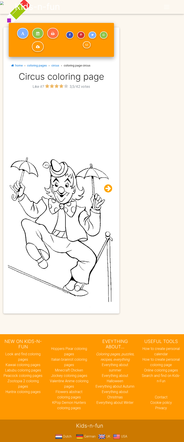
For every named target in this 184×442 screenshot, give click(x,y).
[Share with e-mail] (86, 45)
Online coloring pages (161, 370)
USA (123, 436)
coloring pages (37, 65)
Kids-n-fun (37, 7)
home (18, 65)
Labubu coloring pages (23, 370)
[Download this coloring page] (38, 46)
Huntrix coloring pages (23, 391)
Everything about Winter (115, 402)
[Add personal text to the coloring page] (22, 33)
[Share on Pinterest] (81, 35)
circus (55, 65)
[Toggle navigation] (167, 7)
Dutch (67, 436)
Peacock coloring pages (23, 375)
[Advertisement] (61, 121)
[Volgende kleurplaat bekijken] (106, 188)
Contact (161, 397)
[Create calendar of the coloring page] (38, 33)
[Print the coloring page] (53, 33)
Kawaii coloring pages (23, 364)
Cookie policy (161, 402)
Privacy (161, 408)
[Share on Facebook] (70, 35)
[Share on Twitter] (92, 35)
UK (107, 436)
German (89, 436)
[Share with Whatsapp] (103, 35)
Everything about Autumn (115, 386)
